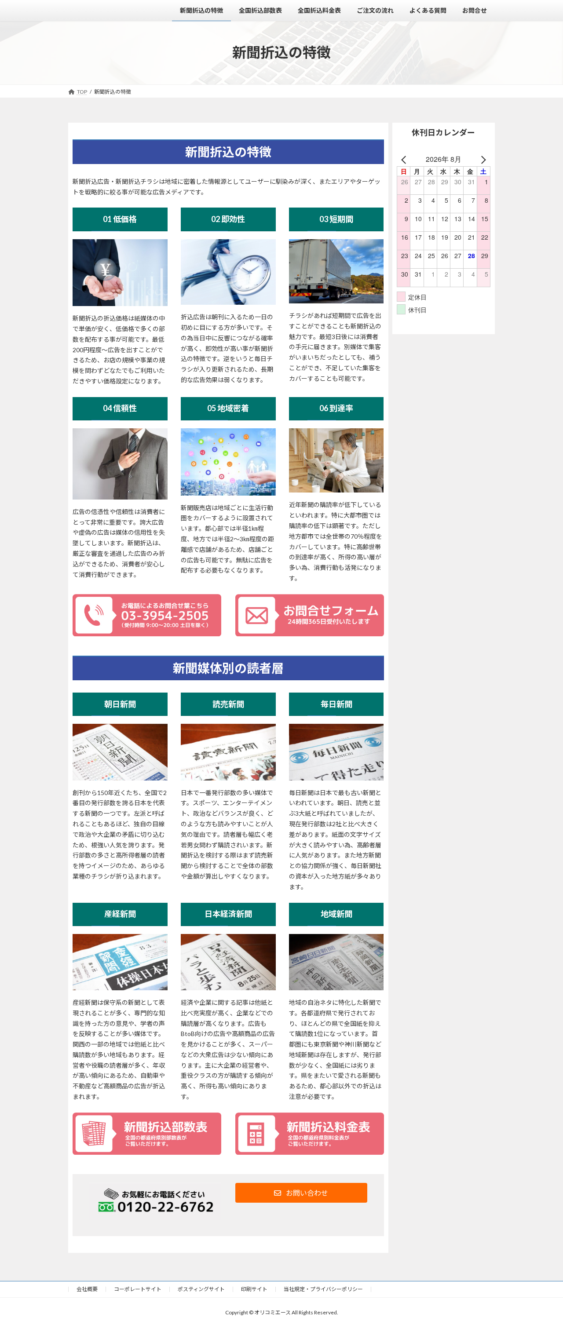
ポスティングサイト (201, 1289)
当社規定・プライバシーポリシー (323, 1289)
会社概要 (87, 1289)
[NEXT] (482, 159)
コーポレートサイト (137, 1289)
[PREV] (405, 159)
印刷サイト (254, 1289)
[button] (301, 1193)
